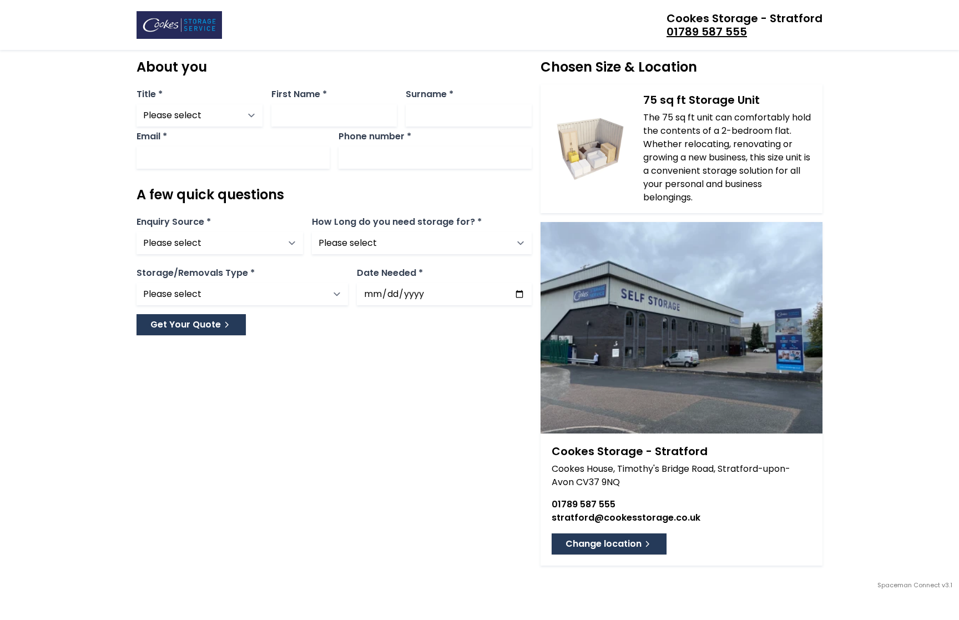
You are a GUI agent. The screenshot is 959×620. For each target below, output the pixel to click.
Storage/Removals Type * (196, 273)
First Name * (299, 94)
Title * (150, 94)
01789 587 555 (707, 31)
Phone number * (375, 136)
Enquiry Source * (174, 222)
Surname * (429, 94)
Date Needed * (390, 273)
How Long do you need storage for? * (397, 222)
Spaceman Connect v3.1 (914, 585)
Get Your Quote (185, 324)
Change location (604, 543)
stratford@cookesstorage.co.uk (626, 517)
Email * (152, 136)
